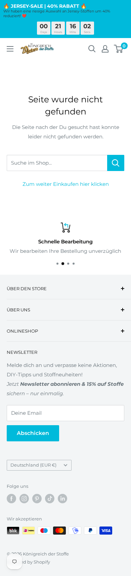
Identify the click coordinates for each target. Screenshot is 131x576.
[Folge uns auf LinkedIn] (62, 498)
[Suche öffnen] (92, 49)
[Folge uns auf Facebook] (11, 498)
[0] (119, 49)
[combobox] (57, 163)
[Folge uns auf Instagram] (24, 498)
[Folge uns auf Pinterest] (37, 498)
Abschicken (33, 433)
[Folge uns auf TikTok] (49, 498)
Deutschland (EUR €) (33, 465)
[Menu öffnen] (10, 49)
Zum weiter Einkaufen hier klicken (66, 184)
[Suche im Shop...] (115, 163)
